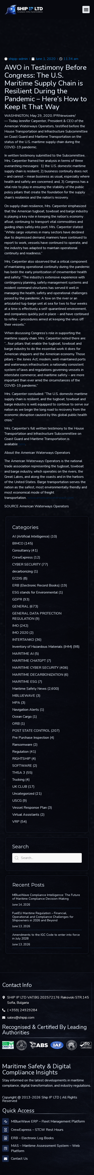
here (22, 444)
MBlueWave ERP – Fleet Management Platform (48, 1121)
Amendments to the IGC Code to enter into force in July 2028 (46, 937)
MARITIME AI (23, 653)
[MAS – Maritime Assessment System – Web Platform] (5, 1148)
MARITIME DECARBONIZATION (37, 674)
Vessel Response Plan (29, 807)
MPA (16, 702)
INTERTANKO (23, 639)
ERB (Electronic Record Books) (36, 585)
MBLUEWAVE (23, 695)
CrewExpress (22, 557)
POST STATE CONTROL (31, 730)
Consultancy (21, 550)
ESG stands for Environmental (35, 592)
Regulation (20, 751)
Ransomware (22, 744)
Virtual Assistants (25, 814)
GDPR (17, 599)
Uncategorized (23, 793)
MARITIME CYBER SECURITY (35, 667)
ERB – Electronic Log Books (32, 1138)
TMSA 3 (18, 772)
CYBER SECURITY (26, 564)
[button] (86, 9)
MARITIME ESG (24, 681)
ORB (16, 723)
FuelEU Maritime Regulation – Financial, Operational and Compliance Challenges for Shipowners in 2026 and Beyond (42, 917)
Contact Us (19, 1158)
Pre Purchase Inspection (30, 737)
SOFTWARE (22, 765)
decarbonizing (22, 571)
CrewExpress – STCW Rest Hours (37, 1129)
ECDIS (17, 578)
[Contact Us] (5, 1158)
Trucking (18, 779)
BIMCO (17, 543)
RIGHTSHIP (21, 758)
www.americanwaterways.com (50, 497)
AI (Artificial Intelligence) (31, 536)
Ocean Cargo (22, 716)
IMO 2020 (20, 632)
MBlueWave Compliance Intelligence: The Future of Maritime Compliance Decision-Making (46, 897)
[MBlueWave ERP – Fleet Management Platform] (5, 1121)
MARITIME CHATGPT (29, 660)
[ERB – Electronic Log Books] (5, 1138)
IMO (15, 625)
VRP (15, 821)
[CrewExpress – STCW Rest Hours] (5, 1129)
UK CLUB (19, 786)
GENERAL (20, 606)
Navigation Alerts (25, 709)
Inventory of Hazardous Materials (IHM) (42, 646)
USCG (17, 800)
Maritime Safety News (29, 688)
